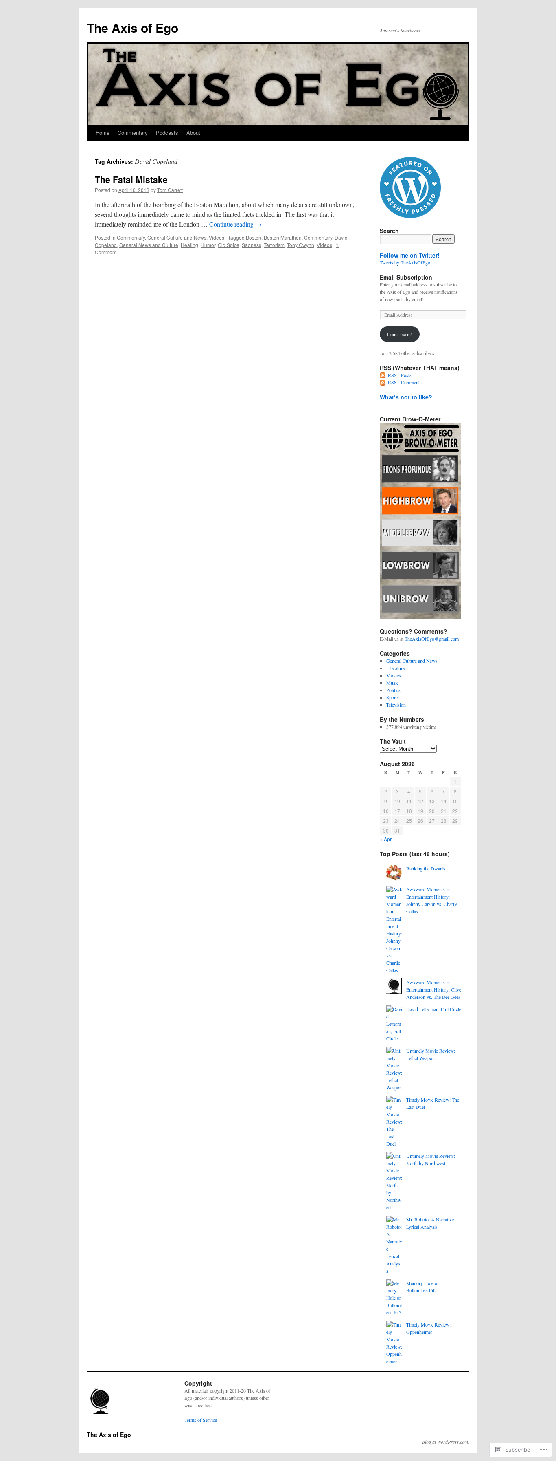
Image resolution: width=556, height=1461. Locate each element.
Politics (393, 690)
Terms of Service (200, 1420)
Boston (253, 237)
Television (396, 704)
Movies (393, 675)
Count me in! (399, 334)
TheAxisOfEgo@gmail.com (432, 638)
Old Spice (228, 244)
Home (102, 133)
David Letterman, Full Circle (433, 1009)
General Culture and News (176, 237)
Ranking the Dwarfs (425, 868)
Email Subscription (406, 277)
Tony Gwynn (300, 244)
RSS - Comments (405, 382)
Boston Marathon (283, 237)
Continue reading (235, 224)
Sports (392, 697)
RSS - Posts (400, 375)
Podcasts (167, 133)
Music (392, 682)
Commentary (133, 133)
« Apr (386, 838)
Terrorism (274, 244)
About (193, 133)
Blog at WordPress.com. (445, 1442)
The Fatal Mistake (131, 179)
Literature (395, 668)
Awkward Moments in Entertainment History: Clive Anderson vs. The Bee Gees (433, 989)
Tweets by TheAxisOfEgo (405, 262)
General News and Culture (148, 244)
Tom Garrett (170, 189)
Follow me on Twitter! (410, 255)
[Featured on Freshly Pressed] (410, 216)
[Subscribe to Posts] (383, 375)
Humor (208, 244)
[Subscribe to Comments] (383, 382)
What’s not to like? (406, 397)
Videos (216, 237)
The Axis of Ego (132, 27)
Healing (189, 244)
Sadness (251, 244)
